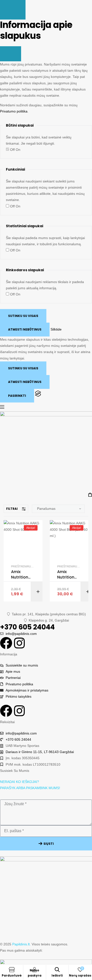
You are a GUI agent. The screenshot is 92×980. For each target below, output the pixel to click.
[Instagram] (19, 643)
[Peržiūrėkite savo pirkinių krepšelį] (90, 494)
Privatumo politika (13, 111)
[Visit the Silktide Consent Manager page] (38, 396)
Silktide (56, 329)
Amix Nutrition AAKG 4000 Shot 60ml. (22, 574)
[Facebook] (6, 643)
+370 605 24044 (27, 627)
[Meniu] (46, 406)
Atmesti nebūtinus (24, 329)
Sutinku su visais (23, 316)
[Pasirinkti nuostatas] (13, 10)
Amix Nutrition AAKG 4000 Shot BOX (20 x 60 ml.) (68, 574)
